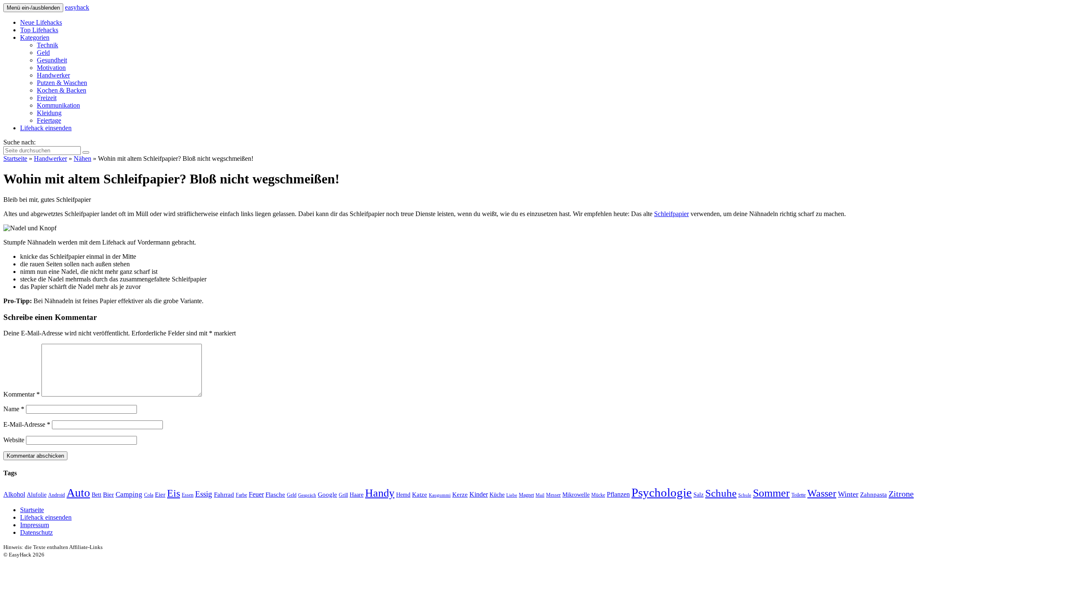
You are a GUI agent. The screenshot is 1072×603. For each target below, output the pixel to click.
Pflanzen (618, 494)
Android (56, 495)
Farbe (241, 495)
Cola (148, 495)
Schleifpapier (671, 213)
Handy (379, 493)
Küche (497, 495)
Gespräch (307, 495)
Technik (47, 45)
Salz (698, 495)
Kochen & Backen (61, 90)
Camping (129, 494)
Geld (43, 52)
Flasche (275, 494)
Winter (848, 494)
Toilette (798, 495)
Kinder (478, 494)
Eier (160, 494)
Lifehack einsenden (46, 127)
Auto (78, 492)
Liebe (511, 495)
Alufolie (36, 495)
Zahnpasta (873, 494)
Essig (203, 494)
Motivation (51, 67)
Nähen (82, 158)
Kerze (460, 494)
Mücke (598, 495)
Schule (744, 495)
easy (77, 7)
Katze (419, 494)
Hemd (403, 495)
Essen (187, 495)
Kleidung (49, 112)
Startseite (15, 158)
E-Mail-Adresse (26, 424)
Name (13, 408)
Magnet (526, 495)
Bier (108, 494)
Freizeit (47, 97)
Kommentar (21, 394)
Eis (173, 493)
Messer (553, 495)
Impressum (34, 524)
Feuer (256, 494)
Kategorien (34, 37)
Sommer (771, 493)
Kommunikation (58, 105)
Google (327, 494)
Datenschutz (36, 532)
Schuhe (721, 493)
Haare (356, 495)
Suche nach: (19, 142)
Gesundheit (52, 60)
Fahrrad (224, 494)
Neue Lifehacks (41, 22)
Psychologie (661, 492)
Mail (540, 495)
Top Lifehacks (39, 30)
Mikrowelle (576, 495)
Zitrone (901, 493)
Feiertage (49, 120)
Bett (96, 495)
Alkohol (14, 494)
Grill (343, 495)
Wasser (821, 493)
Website (13, 439)
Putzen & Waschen (62, 82)
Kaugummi (440, 495)
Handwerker (53, 75)
